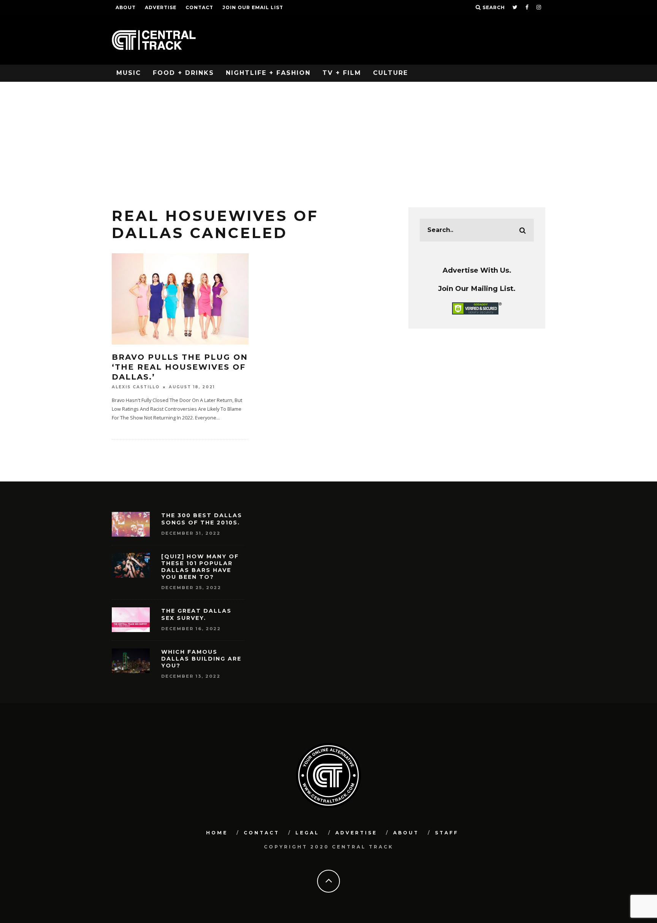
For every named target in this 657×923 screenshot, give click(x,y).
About (126, 7)
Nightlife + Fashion (268, 72)
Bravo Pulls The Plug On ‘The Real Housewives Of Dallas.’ (180, 367)
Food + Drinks (183, 72)
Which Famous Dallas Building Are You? (201, 658)
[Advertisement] (328, 139)
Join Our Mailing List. (477, 288)
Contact (199, 7)
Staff (447, 833)
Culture (390, 72)
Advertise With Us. (477, 270)
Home (217, 833)
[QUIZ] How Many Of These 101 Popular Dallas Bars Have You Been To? (200, 567)
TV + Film (341, 72)
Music (128, 72)
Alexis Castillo (136, 386)
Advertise (160, 7)
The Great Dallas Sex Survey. (196, 614)
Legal (307, 833)
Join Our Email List (252, 7)
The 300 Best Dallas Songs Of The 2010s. (201, 519)
